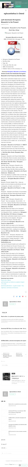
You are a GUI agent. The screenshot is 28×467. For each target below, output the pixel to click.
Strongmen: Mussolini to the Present (16, 71)
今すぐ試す (18, 6)
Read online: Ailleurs (6, 280)
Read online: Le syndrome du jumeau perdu (12, 316)
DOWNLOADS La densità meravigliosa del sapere (13, 340)
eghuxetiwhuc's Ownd (14, 13)
